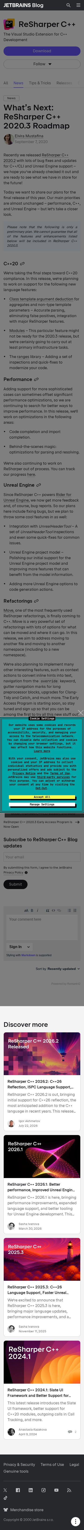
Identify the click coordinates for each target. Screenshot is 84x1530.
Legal (74, 1464)
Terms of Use (60, 773)
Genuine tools (16, 1471)
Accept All (42, 797)
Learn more (42, 751)
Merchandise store (25, 1510)
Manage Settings (42, 804)
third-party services (53, 777)
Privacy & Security (19, 1464)
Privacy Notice (24, 773)
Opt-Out (41, 788)
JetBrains (39, 1520)
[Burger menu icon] (78, 5)
